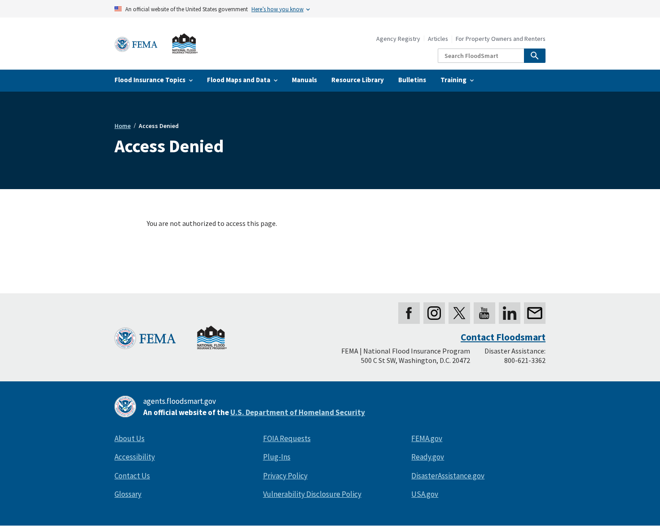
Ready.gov (427, 457)
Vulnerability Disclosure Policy (312, 494)
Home (122, 126)
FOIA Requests (287, 438)
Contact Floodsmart (503, 337)
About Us (129, 438)
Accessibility (134, 457)
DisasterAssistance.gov (447, 476)
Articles (438, 39)
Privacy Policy (285, 476)
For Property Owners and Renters (501, 39)
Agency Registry (398, 39)
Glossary (127, 494)
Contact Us (132, 476)
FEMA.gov (426, 438)
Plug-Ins (276, 457)
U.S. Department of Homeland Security (297, 412)
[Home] (156, 44)
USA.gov (424, 494)
